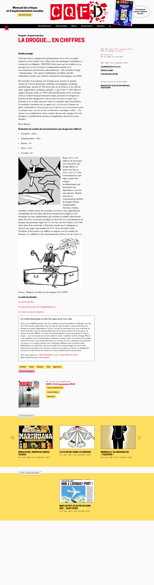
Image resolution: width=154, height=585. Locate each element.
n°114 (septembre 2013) (60, 384)
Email (48, 367)
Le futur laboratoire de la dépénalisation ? (37, 307)
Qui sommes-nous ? (44, 26)
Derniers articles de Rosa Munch (30, 473)
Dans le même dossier (26, 416)
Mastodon (40, 367)
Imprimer (58, 367)
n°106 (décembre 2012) (79, 511)
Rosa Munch (108, 55)
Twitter (31, 367)
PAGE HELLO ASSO (69, 355)
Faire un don (51, 396)
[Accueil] (77, 12)
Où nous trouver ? (87, 26)
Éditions (74, 26)
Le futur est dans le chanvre (31, 312)
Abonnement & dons (25, 15)
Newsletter (101, 26)
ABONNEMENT (46, 355)
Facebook (23, 367)
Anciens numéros (61, 26)
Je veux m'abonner (53, 392)
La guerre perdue (26, 302)
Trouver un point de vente (55, 387)
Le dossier (119, 51)
